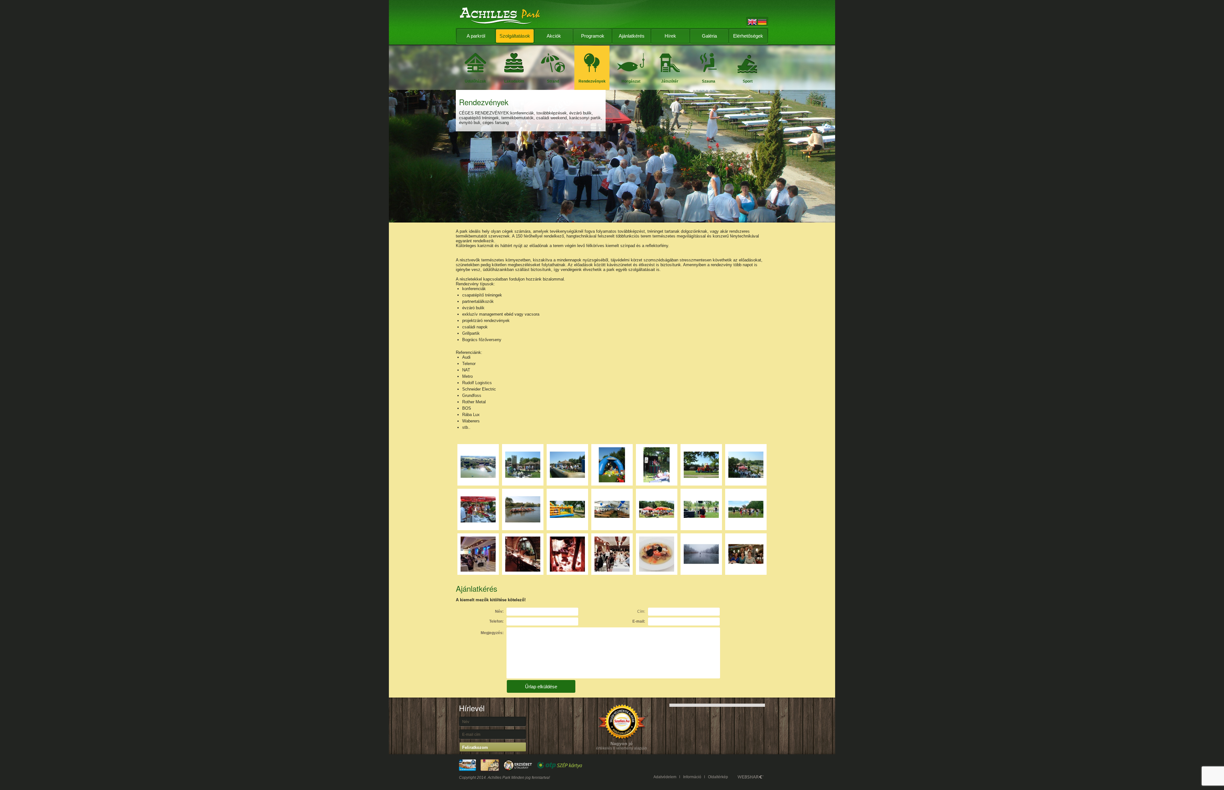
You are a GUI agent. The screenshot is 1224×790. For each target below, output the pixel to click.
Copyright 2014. (473, 777)
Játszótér (669, 81)
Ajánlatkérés (632, 36)
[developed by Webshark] (750, 777)
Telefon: (496, 621)
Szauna (708, 81)
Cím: (641, 611)
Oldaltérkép (718, 777)
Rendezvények (592, 81)
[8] (522, 509)
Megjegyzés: (492, 633)
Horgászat (631, 81)
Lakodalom (514, 81)
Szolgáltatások (514, 36)
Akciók (554, 36)
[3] (612, 465)
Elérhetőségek (748, 36)
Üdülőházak (475, 81)
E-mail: (638, 621)
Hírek (670, 36)
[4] (656, 465)
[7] (478, 509)
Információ (692, 777)
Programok (592, 36)
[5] (701, 465)
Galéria (709, 36)
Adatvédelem (664, 777)
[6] (746, 465)
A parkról (476, 36)
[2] (567, 465)
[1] (522, 465)
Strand (553, 81)
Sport (748, 81)
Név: (499, 611)
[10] (567, 509)
